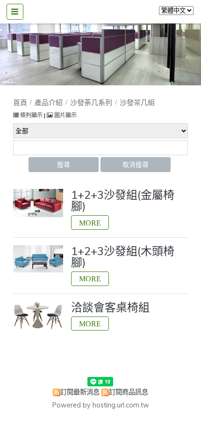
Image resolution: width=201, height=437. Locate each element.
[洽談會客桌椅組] (38, 315)
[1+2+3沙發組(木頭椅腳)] (38, 258)
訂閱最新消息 (80, 392)
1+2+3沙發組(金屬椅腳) (122, 200)
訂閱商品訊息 (128, 392)
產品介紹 (50, 102)
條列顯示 (31, 115)
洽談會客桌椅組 (110, 307)
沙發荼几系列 (91, 102)
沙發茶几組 (137, 102)
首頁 (20, 102)
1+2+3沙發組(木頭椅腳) (122, 256)
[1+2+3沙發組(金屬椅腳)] (38, 203)
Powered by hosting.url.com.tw (100, 405)
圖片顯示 (65, 115)
